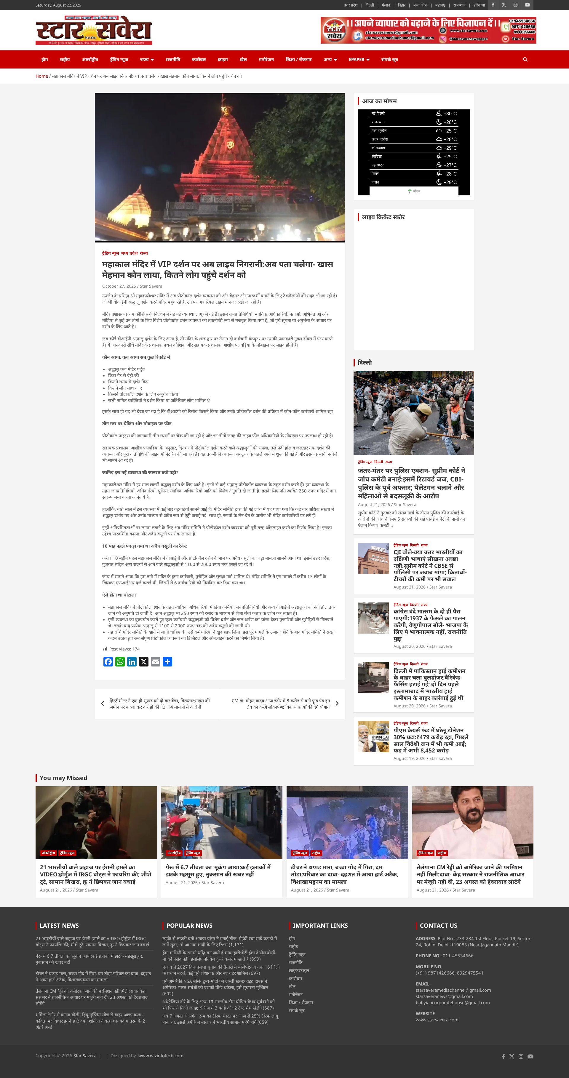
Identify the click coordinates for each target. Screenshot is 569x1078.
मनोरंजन (266, 59)
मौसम (416, 191)
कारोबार (199, 59)
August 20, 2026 (410, 646)
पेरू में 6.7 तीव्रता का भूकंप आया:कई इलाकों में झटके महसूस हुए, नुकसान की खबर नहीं (218, 870)
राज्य (144, 59)
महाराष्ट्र (440, 5)
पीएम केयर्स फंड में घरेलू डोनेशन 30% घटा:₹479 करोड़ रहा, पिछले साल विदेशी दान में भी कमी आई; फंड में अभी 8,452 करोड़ (431, 740)
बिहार (401, 5)
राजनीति (173, 59)
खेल (243, 59)
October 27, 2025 (119, 286)
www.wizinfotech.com (160, 1055)
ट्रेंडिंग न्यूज (119, 59)
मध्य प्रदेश (420, 5)
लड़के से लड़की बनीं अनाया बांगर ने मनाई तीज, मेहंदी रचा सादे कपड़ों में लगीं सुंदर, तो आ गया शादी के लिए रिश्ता (219, 941)
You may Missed (63, 778)
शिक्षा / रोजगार (299, 59)
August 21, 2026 (374, 504)
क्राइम (223, 59)
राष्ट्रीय (65, 59)
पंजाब (386, 5)
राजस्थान (459, 5)
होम (44, 59)
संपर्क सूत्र (389, 59)
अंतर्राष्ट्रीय (90, 59)
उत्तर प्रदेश (351, 5)
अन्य (328, 59)
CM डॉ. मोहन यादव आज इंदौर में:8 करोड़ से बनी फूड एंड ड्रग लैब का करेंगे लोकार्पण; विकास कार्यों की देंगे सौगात (281, 704)
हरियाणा (479, 5)
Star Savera (151, 286)
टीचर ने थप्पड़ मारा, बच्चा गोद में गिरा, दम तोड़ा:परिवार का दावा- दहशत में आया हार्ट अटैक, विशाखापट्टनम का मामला (344, 874)
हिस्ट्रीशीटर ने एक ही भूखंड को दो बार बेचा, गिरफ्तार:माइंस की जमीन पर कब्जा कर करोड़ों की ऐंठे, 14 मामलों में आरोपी (160, 704)
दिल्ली (370, 5)
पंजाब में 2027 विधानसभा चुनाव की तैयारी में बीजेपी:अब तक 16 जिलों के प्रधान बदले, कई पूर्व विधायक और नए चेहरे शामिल (221, 970)
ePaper (357, 59)
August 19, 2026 (410, 758)
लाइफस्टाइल (299, 970)
